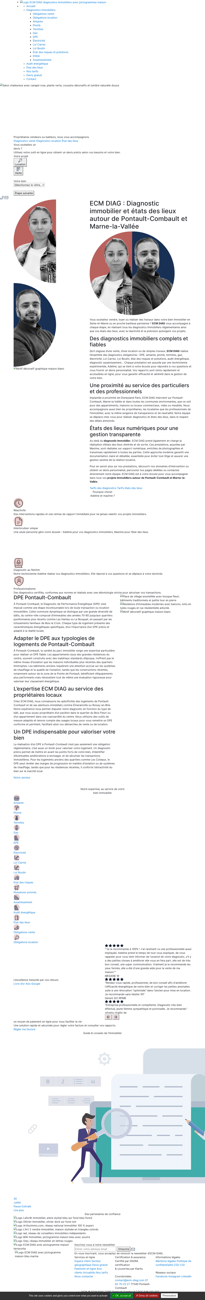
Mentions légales (166, 1261)
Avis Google (33, 983)
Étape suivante (24, 193)
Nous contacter (83, 1276)
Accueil (30, 6)
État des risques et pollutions (50, 52)
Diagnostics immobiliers (41, 10)
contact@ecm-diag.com (129, 1280)
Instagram (174, 1276)
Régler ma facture (24, 1029)
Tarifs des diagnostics (103, 488)
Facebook (162, 1276)
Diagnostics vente (25, 140)
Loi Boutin (39, 48)
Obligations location (45, 17)
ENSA (36, 56)
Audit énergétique (37, 63)
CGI (182, 1264)
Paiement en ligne (85, 1268)
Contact (31, 79)
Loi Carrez (39, 44)
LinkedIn (186, 1276)
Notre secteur (22, 777)
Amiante (38, 21)
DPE (35, 36)
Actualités (89, 1272)
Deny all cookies (148, 1295)
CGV (176, 1264)
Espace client (82, 1261)
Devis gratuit (34, 75)
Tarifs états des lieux (129, 488)
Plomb (37, 25)
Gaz (35, 33)
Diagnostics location (49, 140)
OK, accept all (123, 1295)
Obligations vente (43, 13)
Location (20, 164)
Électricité (39, 40)
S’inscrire (123, 1249)
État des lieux (34, 67)
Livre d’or (19, 983)
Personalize (169, 1295)
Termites (38, 29)
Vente (18, 173)
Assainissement (42, 59)
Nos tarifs (32, 71)
